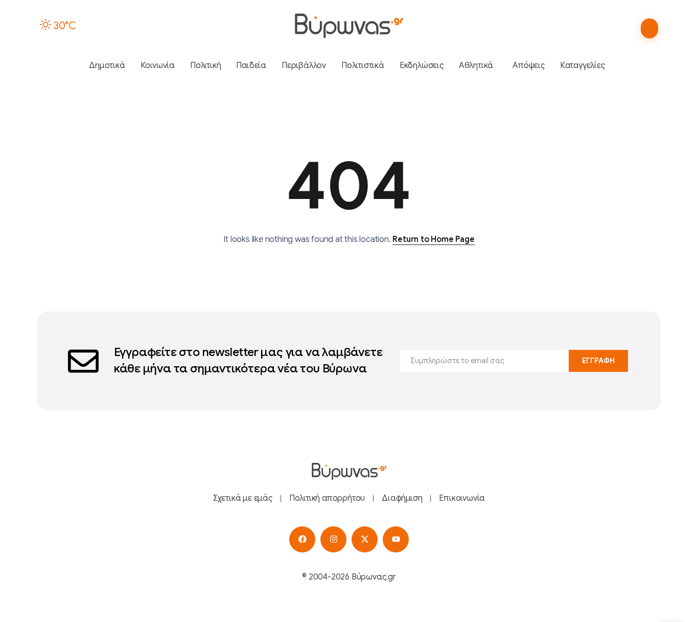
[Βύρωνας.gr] (348, 25)
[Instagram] (333, 539)
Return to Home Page (433, 239)
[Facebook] (302, 539)
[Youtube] (396, 539)
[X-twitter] (365, 539)
